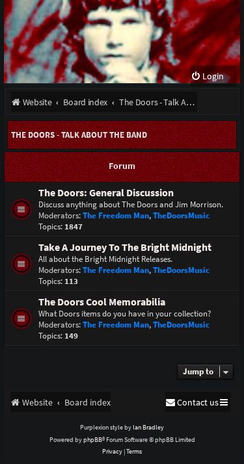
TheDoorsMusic (181, 215)
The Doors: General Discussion (106, 193)
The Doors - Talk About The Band (79, 134)
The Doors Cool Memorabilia (101, 302)
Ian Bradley (148, 427)
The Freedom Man (116, 215)
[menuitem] (207, 76)
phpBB (92, 439)
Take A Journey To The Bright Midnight (124, 247)
